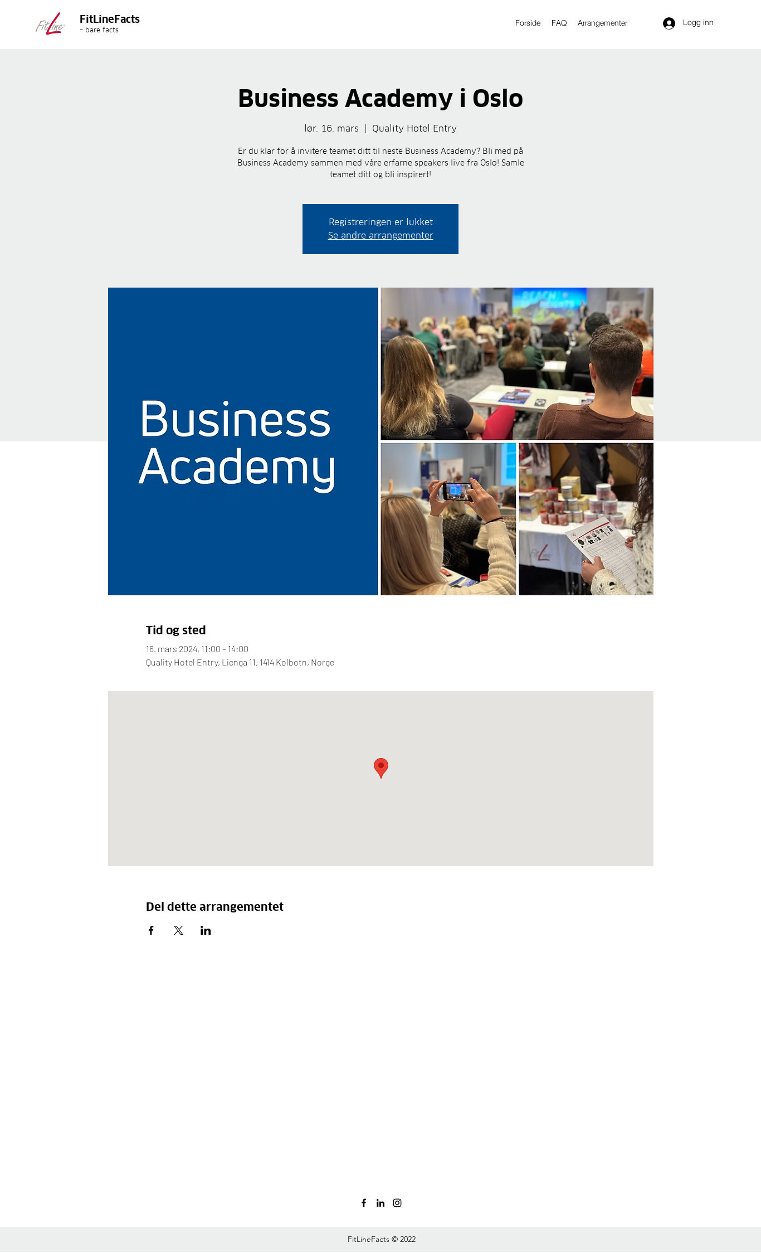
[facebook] (363, 1202)
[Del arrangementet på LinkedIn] (206, 930)
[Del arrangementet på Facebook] (151, 930)
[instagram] (397, 1202)
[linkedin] (380, 1202)
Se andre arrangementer (380, 235)
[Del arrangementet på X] (178, 930)
